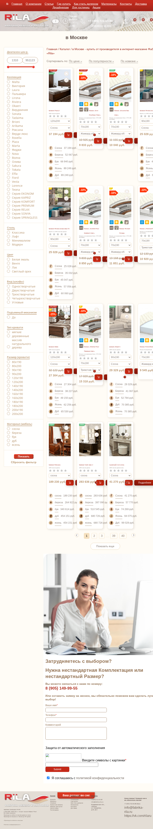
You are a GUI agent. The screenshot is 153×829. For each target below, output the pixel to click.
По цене (74, 61)
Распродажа (54, 810)
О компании (33, 3)
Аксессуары (54, 808)
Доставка (141, 3)
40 (123, 535)
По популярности (100, 61)
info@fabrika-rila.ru (97, 802)
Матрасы (53, 801)
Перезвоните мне (101, 25)
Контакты (126, 3)
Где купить (64, 3)
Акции (96, 7)
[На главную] (27, 26)
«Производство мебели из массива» (13, 820)
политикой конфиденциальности (100, 778)
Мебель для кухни (56, 806)
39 (113, 535)
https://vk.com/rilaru (137, 815)
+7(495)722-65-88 (96, 799)
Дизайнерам (61, 7)
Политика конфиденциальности (12, 824)
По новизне (128, 61)
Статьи (49, 3)
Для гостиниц (80, 7)
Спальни (53, 803)
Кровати (53, 799)
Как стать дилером (86, 3)
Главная (17, 3)
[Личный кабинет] (125, 21)
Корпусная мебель (56, 804)
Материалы (109, 3)
